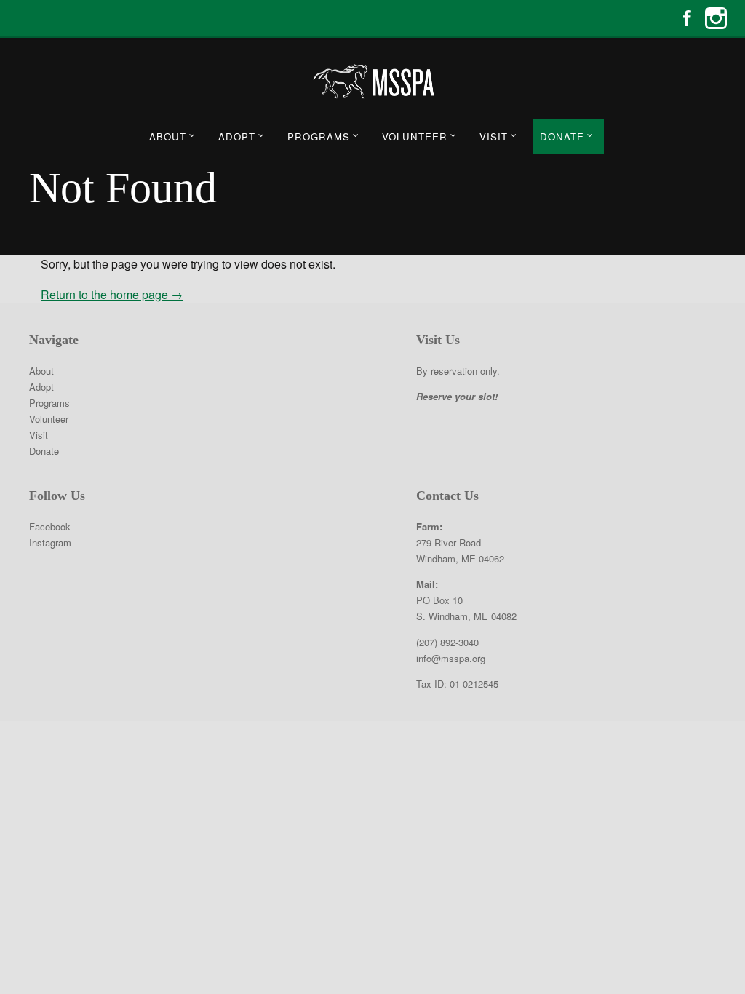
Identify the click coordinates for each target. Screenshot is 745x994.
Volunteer (414, 136)
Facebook (686, 18)
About (167, 136)
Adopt (236, 136)
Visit (493, 136)
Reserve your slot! (457, 396)
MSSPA (372, 81)
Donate (562, 136)
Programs (318, 136)
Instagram (715, 18)
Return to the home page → (112, 294)
